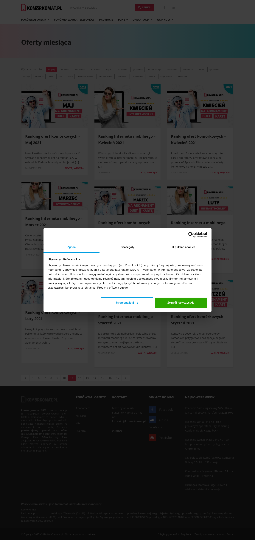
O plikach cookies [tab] (183, 247)
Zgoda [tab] (71, 247)
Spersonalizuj (125, 302)
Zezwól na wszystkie (180, 302)
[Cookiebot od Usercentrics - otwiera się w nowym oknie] (191, 235)
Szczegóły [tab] (127, 247)
